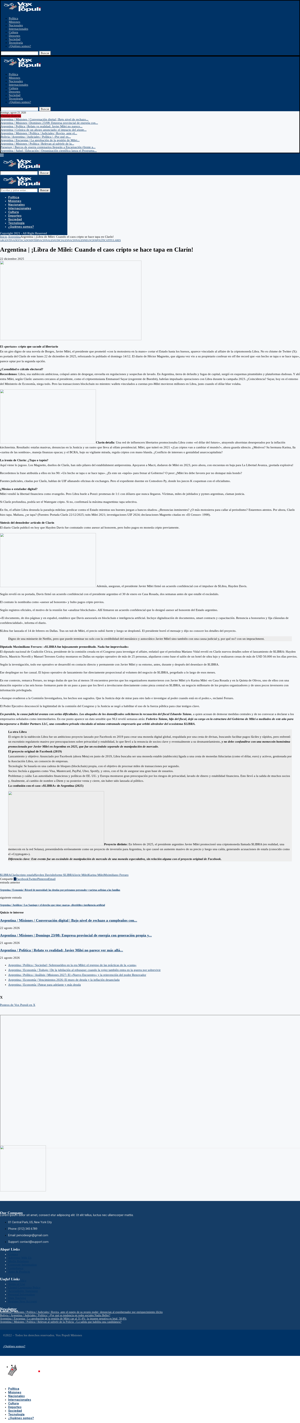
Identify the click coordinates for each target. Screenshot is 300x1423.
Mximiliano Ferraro (116, 874)
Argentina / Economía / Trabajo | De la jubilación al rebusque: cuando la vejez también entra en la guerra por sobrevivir (84, 970)
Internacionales (18, 28)
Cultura (13, 32)
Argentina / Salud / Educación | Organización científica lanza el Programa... (49, 150)
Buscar (45, 53)
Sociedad (14, 39)
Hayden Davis (43, 874)
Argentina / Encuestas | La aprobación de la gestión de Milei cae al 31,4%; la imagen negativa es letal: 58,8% (63, 1318)
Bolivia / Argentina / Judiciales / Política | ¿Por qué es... (36, 136)
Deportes (14, 35)
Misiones (14, 21)
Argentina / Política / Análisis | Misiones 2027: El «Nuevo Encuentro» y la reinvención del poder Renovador (77, 974)
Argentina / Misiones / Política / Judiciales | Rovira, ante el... (39, 133)
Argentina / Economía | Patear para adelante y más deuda (44, 984)
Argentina (14, 236)
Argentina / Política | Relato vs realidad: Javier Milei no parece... (41, 126)
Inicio (3, 236)
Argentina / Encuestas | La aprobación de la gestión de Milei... (40, 140)
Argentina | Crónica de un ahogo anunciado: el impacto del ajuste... (44, 129)
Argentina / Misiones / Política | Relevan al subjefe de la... (37, 143)
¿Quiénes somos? (20, 46)
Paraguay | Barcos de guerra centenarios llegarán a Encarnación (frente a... (48, 147)
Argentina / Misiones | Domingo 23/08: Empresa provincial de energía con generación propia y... (76, 935)
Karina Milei (96, 874)
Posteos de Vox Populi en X (17, 1004)
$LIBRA (5, 874)
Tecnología (16, 42)
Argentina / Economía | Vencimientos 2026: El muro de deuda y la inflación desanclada (64, 979)
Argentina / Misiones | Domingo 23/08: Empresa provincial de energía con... (49, 122)
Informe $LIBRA (63, 874)
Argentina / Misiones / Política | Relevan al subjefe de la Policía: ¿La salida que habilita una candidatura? (60, 1321)
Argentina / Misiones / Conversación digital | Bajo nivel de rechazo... (44, 119)
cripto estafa (26, 874)
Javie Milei (81, 874)
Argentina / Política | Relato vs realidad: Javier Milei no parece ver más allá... (61, 950)
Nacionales (16, 25)
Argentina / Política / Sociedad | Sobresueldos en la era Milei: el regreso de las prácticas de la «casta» (72, 965)
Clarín (15, 874)
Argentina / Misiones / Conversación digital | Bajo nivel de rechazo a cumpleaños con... (68, 920)
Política (13, 18)
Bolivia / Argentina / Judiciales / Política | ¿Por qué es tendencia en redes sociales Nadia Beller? (55, 1315)
